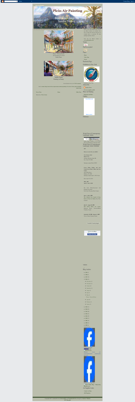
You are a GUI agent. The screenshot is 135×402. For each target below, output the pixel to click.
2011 (86, 316)
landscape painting (62, 86)
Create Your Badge (88, 347)
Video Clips (86, 57)
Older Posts (78, 92)
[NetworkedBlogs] (92, 231)
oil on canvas (68, 86)
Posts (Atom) (44, 95)
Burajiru (68, 400)
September (89, 288)
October (88, 286)
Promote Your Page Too (89, 383)
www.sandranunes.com (89, 40)
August (88, 290)
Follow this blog (92, 234)
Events (85, 59)
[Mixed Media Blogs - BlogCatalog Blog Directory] (92, 386)
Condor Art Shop (87, 391)
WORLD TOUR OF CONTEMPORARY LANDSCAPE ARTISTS (92, 354)
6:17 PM (74, 83)
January (88, 304)
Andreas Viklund (86, 398)
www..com (89, 99)
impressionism (56, 86)
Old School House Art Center (92, 206)
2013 (86, 311)
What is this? (89, 114)
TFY (65, 400)
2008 (86, 323)
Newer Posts (38, 92)
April (88, 299)
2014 (86, 309)
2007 (86, 325)
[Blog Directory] (88, 350)
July (87, 292)
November (89, 283)
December (89, 281)
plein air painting (78, 86)
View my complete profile (89, 90)
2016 (86, 279)
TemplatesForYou (72, 398)
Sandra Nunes (78, 88)
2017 (86, 277)
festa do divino (50, 86)
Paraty (73, 86)
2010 (86, 318)
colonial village (44, 86)
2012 (86, 313)
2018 (86, 274)
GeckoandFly (63, 398)
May (88, 295)
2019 (86, 272)
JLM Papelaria (87, 393)
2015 (86, 307)
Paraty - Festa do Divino (91, 297)
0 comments (78, 83)
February (88, 302)
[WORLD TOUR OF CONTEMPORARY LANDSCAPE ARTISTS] (89, 382)
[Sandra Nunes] (89, 346)
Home (59, 92)
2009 (86, 320)
